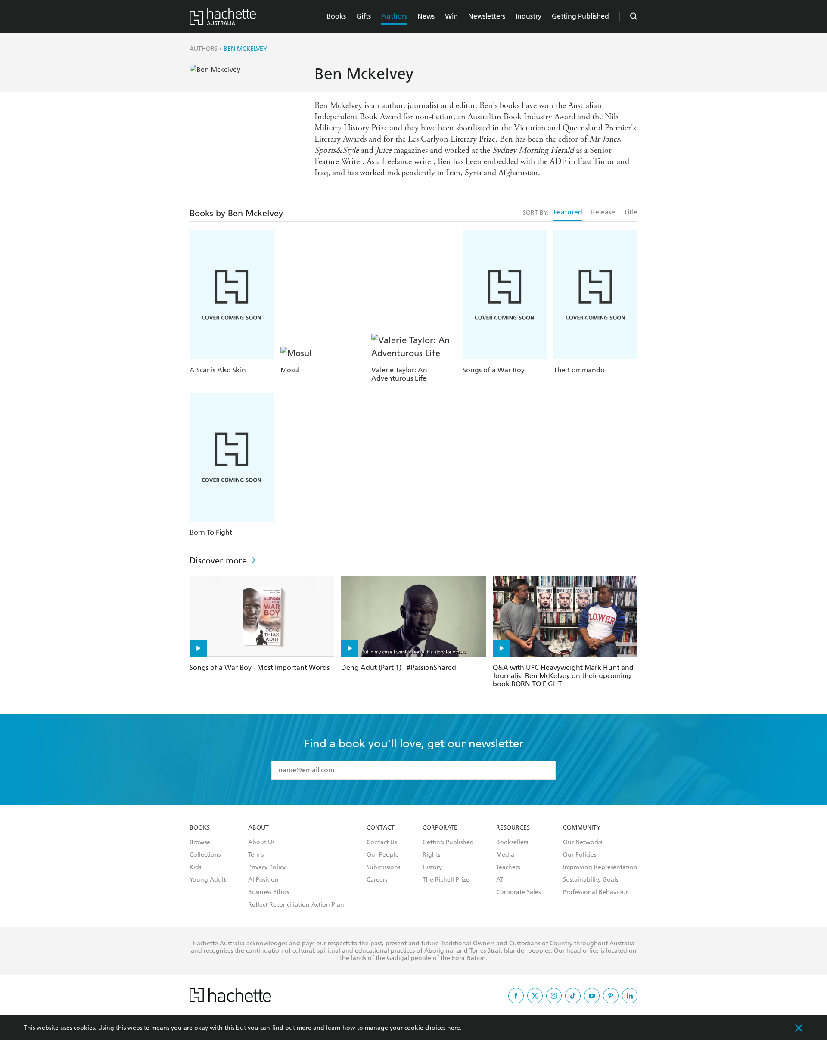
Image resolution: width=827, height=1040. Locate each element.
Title (630, 212)
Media (505, 855)
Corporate (440, 828)
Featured (567, 212)
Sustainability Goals (590, 880)
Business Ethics (268, 892)
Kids (195, 867)
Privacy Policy (267, 867)
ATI (500, 880)
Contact (381, 828)
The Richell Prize (446, 880)
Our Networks (582, 842)
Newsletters (486, 16)
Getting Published (580, 16)
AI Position (263, 880)
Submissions (383, 867)
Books (336, 16)
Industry (528, 16)
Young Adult (208, 880)
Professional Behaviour (595, 892)
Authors (394, 16)
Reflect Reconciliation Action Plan (296, 905)
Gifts (363, 16)
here (453, 1027)
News (426, 16)
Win (451, 16)
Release (603, 212)
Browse (200, 842)
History (432, 867)
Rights (431, 855)
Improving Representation (600, 867)
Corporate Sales (518, 892)
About (258, 828)
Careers (377, 880)
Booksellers (512, 842)
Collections (205, 855)
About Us (261, 842)
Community (581, 828)
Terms (256, 855)
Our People (383, 855)
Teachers (508, 867)
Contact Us (382, 842)
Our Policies (579, 855)
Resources (513, 828)
